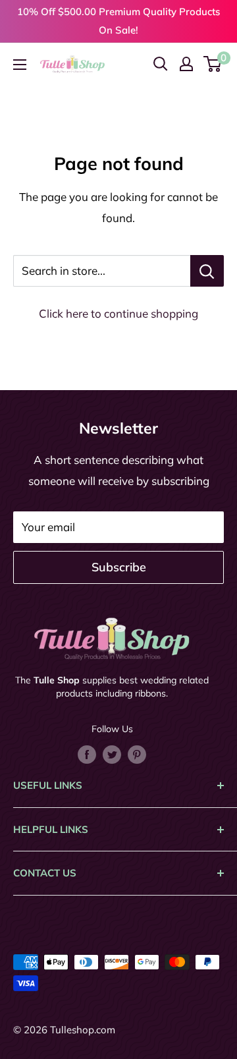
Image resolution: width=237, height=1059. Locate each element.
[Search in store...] (207, 271)
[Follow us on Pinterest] (137, 753)
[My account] (186, 64)
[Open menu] (19, 64)
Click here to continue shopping (118, 313)
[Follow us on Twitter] (112, 753)
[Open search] (160, 64)
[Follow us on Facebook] (87, 753)
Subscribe (119, 567)
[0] (213, 64)
